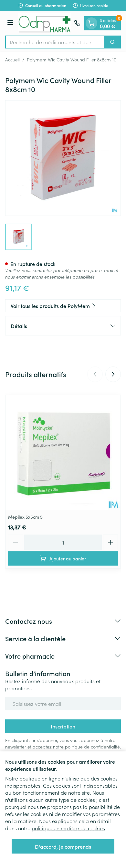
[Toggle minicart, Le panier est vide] (91, 23)
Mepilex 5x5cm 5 (25, 517)
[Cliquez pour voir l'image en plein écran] (63, 158)
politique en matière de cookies (68, 828)
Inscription (63, 726)
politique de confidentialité (92, 746)
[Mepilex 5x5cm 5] (63, 452)
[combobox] (55, 42)
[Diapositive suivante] (113, 374)
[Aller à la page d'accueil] (44, 23)
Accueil (12, 59)
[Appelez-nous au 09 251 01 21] (77, 23)
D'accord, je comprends (63, 846)
